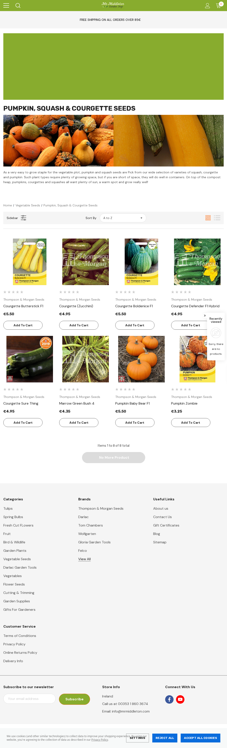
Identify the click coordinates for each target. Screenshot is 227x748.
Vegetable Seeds (17, 559)
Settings (137, 738)
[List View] (217, 218)
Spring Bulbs (13, 517)
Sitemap (159, 542)
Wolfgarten (87, 533)
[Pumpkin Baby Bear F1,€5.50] (141, 359)
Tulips (8, 508)
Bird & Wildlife (14, 542)
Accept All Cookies (200, 738)
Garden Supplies (16, 601)
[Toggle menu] (6, 5)
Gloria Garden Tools (94, 542)
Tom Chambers (90, 525)
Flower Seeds (14, 584)
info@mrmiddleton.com (131, 711)
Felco (82, 550)
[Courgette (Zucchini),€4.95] (85, 262)
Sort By (91, 218)
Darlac (83, 517)
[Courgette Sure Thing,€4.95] (29, 359)
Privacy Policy (99, 740)
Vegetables (12, 576)
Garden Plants (14, 550)
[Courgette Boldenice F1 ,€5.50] (141, 262)
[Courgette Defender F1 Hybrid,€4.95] (197, 262)
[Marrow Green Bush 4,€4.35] (85, 359)
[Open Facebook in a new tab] (169, 699)
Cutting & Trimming (18, 592)
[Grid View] (208, 217)
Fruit (7, 533)
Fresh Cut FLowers (18, 525)
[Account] (206, 5)
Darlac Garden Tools (20, 567)
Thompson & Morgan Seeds (100, 508)
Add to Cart (23, 325)
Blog (156, 533)
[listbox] (123, 217)
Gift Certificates (166, 525)
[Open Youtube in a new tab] (180, 699)
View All (84, 559)
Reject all (165, 738)
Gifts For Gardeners (19, 609)
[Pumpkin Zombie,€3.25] (197, 359)
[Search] (17, 5)
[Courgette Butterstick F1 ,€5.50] (29, 262)
